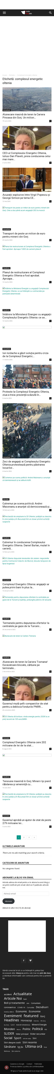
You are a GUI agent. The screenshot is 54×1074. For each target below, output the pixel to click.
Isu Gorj (6, 1025)
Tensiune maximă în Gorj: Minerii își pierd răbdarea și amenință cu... (27, 783)
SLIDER (9, 1033)
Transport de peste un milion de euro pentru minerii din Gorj (24, 235)
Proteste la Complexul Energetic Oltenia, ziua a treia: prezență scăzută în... (26, 393)
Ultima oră (33, 1046)
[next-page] (34, 837)
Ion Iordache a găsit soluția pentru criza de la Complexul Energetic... (25, 355)
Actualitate (6, 110)
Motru (19, 1029)
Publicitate (38, 1064)
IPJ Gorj (43, 1021)
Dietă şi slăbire (9, 1012)
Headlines (6, 268)
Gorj (42, 1016)
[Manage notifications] (7, 1067)
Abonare (8, 901)
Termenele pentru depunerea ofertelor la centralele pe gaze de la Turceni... (26, 624)
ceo (27, 1003)
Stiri (34, 1038)
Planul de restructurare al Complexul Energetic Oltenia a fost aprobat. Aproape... (24, 275)
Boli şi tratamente (14, 1003)
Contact (29, 1064)
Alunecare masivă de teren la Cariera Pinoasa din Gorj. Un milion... (24, 116)
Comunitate (36, 1003)
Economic (6, 149)
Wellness (7, 1051)
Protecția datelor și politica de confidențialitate (27, 1066)
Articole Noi (13, 998)
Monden (6, 499)
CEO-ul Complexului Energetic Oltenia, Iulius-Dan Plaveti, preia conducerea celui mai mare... (26, 156)
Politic (27, 1029)
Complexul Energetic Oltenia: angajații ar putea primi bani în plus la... (26, 586)
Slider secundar (37, 1034)
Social (8, 1038)
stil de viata (27, 1038)
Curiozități (30, 1007)
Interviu (36, 1021)
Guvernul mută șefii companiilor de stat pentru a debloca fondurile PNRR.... (25, 705)
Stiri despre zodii (12, 1042)
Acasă (5, 75)
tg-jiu (20, 1047)
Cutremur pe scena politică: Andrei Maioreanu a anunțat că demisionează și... (27, 505)
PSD (45, 1029)
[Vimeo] (30, 960)
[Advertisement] (27, 44)
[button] (4, 12)
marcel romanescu (23, 1025)
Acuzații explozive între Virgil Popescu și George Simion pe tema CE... (26, 196)
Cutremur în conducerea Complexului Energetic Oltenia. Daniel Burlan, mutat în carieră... (26, 545)
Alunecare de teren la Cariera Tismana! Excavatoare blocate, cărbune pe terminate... (25, 665)
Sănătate (10, 1046)
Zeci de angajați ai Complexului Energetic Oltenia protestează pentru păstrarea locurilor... (26, 464)
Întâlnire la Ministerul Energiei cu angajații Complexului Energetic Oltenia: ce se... (27, 316)
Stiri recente (30, 1042)
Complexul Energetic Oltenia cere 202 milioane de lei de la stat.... (24, 744)
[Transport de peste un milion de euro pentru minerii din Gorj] (27, 218)
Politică (37, 1028)
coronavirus (10, 1007)
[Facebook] (23, 960)
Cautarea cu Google (17, 1064)
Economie (35, 1011)
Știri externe (16, 1051)
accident (8, 994)
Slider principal (22, 1034)
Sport (17, 1038)
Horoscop (26, 1020)
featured (31, 1015)
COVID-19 (21, 1007)
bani (25, 999)
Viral (45, 1047)
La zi (12, 1024)
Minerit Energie (39, 1024)
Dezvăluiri (42, 1007)
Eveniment (13, 1015)
